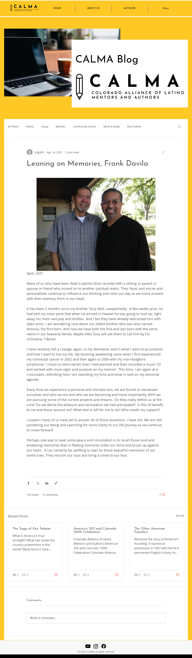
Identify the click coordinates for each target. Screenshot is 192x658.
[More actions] (163, 152)
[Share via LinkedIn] (47, 483)
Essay (44, 126)
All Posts (13, 126)
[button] (179, 126)
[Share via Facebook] (28, 483)
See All (180, 515)
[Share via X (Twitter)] (37, 483)
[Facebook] (104, 646)
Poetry (30, 126)
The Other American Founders (149, 530)
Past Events (134, 126)
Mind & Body (112, 126)
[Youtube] (88, 646)
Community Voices (84, 126)
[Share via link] (56, 483)
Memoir (60, 126)
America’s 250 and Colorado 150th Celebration (95, 530)
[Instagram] (96, 646)
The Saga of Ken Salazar (32, 529)
